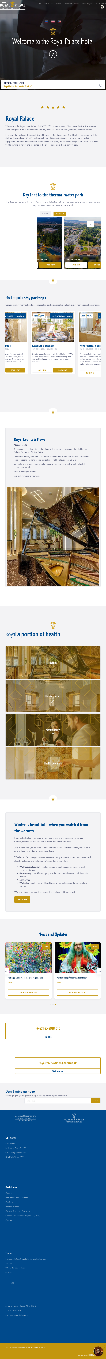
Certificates (9, 1202)
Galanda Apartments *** (15, 1152)
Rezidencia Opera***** (15, 1148)
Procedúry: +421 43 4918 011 (94, 4)
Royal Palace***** (13, 1143)
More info (45, 214)
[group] (28, 1118)
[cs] (59, 21)
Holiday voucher (12, 1206)
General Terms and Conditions (17, 1211)
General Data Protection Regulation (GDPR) (22, 1215)
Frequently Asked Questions (16, 1197)
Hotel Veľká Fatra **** (14, 1157)
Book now (60, 214)
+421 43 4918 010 (45, 4)
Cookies (8, 1220)
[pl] (53, 21)
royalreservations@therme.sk (67, 4)
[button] (90, 224)
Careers (8, 1193)
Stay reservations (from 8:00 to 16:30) (20, 1306)
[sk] (46, 21)
